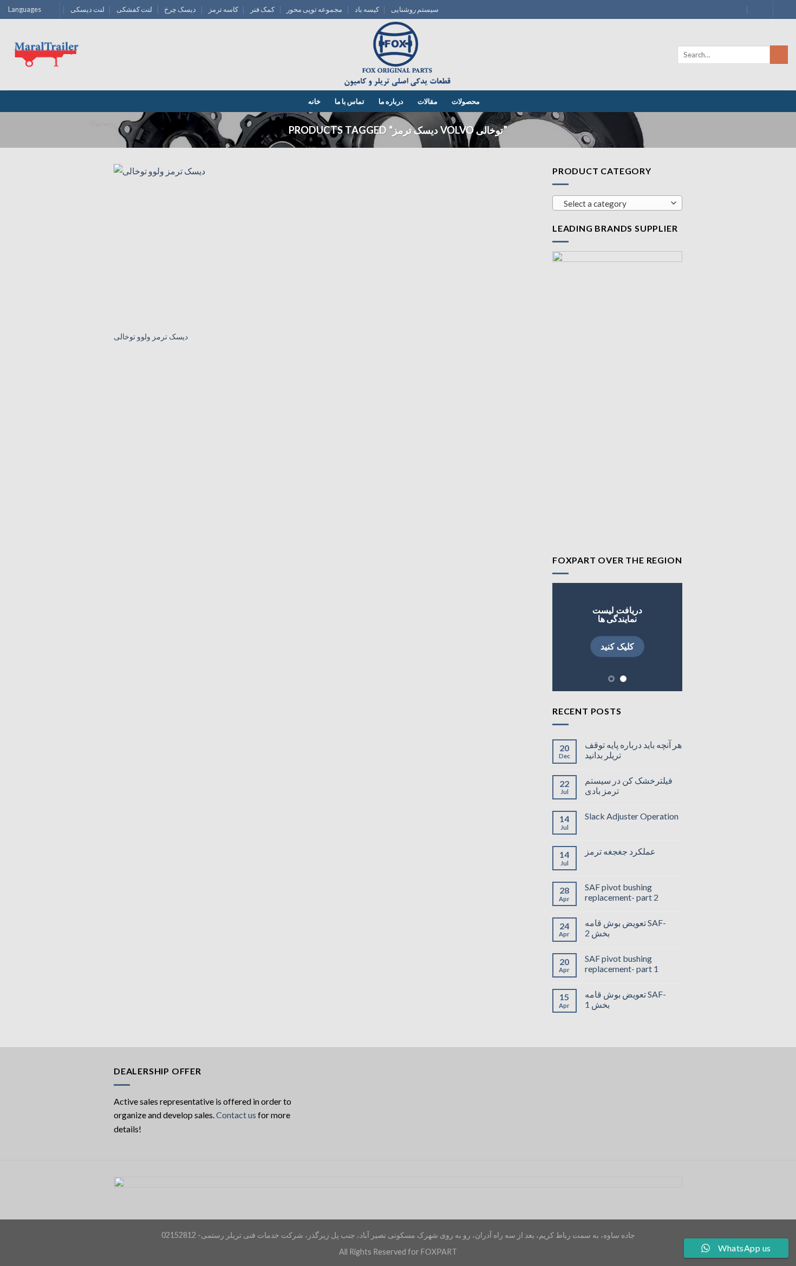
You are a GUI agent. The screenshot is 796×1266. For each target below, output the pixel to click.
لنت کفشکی (134, 9)
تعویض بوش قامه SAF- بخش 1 (625, 999)
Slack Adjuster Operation (631, 816)
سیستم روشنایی (415, 9)
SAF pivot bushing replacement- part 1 (621, 963)
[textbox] (614, 203)
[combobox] (617, 203)
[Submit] (779, 54)
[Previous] (568, 637)
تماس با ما (349, 101)
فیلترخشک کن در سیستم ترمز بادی (629, 785)
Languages (24, 9)
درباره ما (391, 101)
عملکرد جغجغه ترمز (620, 851)
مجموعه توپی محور (314, 9)
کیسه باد (367, 9)
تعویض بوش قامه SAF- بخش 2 (625, 927)
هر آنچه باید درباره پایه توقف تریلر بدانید (633, 749)
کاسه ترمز (223, 9)
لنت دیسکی (87, 9)
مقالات (427, 101)
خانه (314, 101)
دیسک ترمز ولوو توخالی (151, 336)
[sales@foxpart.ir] (736, 9)
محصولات (466, 101)
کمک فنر (262, 9)
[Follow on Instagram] (782, 10)
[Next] (666, 637)
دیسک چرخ (180, 9)
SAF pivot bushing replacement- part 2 (621, 892)
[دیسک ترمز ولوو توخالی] (180, 244)
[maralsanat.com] (48, 54)
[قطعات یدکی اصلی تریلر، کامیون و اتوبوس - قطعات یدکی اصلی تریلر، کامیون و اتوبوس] (398, 55)
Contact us (236, 1115)
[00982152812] (757, 9)
